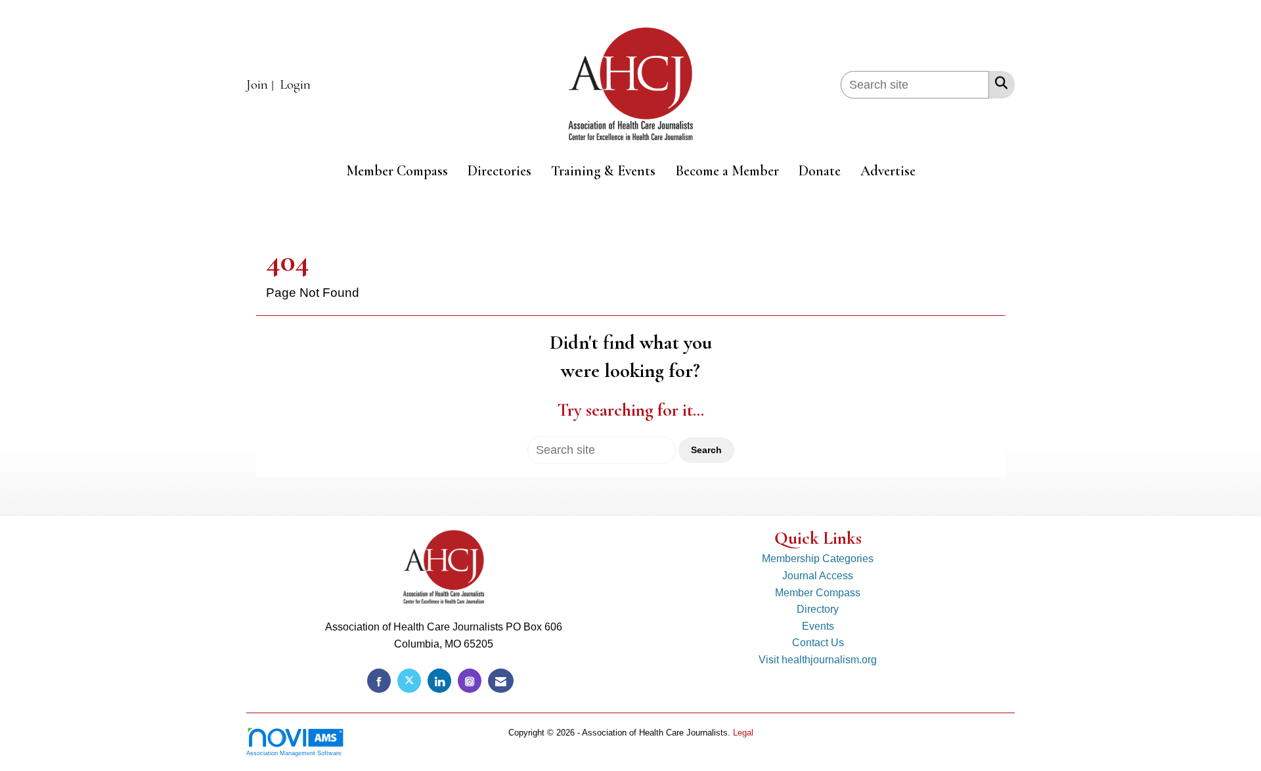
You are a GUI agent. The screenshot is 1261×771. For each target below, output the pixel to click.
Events (818, 626)
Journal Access (817, 575)
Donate (820, 170)
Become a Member (727, 170)
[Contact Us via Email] (501, 681)
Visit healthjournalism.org (818, 659)
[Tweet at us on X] (409, 681)
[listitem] (261, 85)
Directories (499, 170)
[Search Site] (998, 83)
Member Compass (397, 170)
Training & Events (603, 170)
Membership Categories (818, 558)
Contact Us (818, 642)
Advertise (888, 170)
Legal (743, 733)
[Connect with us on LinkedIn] (439, 681)
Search (706, 450)
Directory (818, 609)
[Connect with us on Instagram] (469, 681)
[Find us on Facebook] (379, 681)
